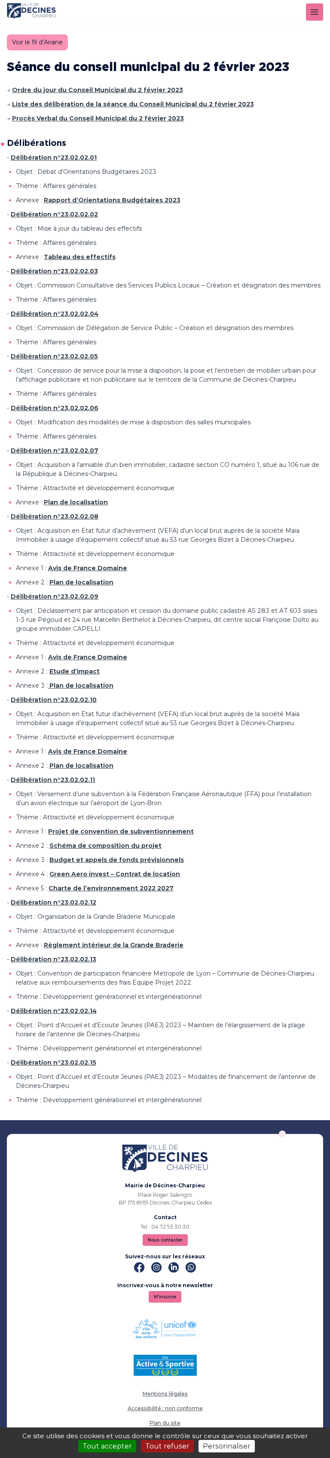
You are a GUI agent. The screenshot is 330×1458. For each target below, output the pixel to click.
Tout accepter (107, 1446)
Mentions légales (165, 1393)
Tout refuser (167, 1446)
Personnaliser (227, 1446)
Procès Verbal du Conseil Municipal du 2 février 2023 (98, 118)
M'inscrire (165, 1297)
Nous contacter (165, 1240)
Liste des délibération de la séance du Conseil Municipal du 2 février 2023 (133, 104)
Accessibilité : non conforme (165, 1408)
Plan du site (165, 1423)
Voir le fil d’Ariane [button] (37, 42)
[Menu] (314, 12)
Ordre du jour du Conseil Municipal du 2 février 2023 (97, 90)
